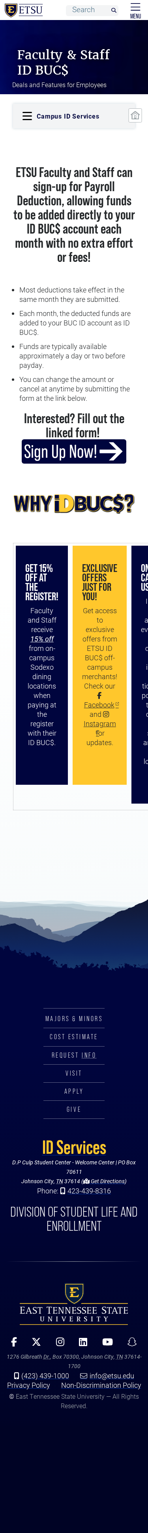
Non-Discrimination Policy (101, 1385)
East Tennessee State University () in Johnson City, (74, 1304)
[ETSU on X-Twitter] (33, 1344)
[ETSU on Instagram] (57, 1344)
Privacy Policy (28, 1385)
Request (74, 1055)
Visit (74, 1073)
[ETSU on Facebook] (11, 1344)
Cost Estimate (74, 1037)
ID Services (74, 1147)
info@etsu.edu (112, 1375)
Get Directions (107, 1181)
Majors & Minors (74, 1019)
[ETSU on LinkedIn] (80, 1344)
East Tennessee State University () (22, 10)
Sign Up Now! (60, 451)
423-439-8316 (89, 1190)
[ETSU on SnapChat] (129, 1344)
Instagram (100, 723)
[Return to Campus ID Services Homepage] (135, 115)
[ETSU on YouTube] (105, 1344)
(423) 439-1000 (45, 1375)
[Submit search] (113, 10)
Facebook (99, 704)
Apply (74, 1091)
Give (74, 1109)
